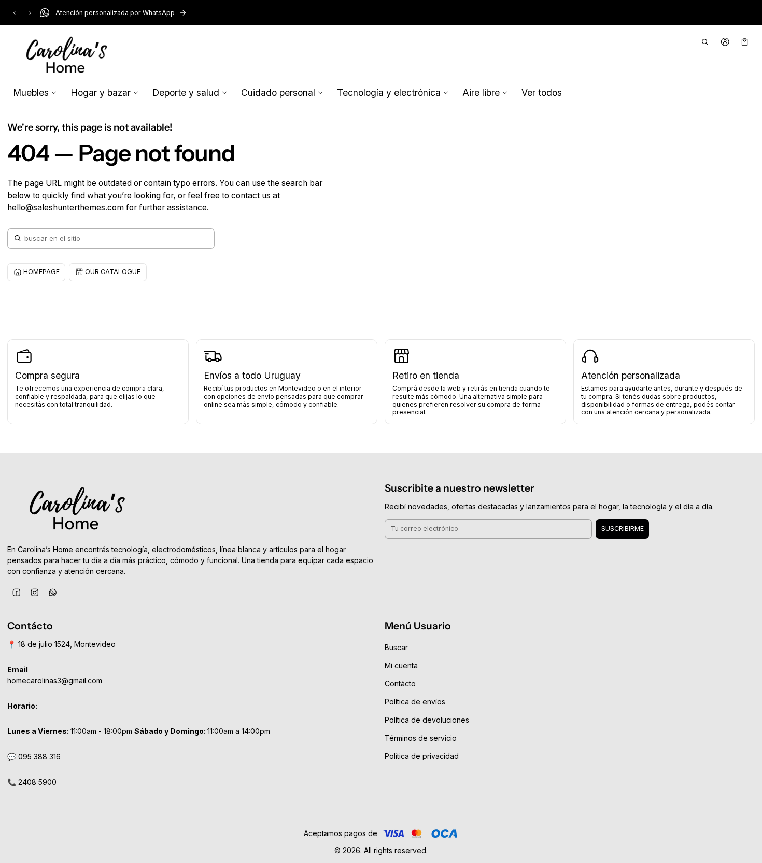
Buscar (396, 647)
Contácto (400, 683)
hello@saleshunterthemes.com (66, 207)
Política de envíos (415, 701)
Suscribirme (622, 529)
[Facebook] (16, 593)
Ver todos (541, 92)
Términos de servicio (421, 737)
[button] (705, 42)
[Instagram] (34, 593)
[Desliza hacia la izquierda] (14, 13)
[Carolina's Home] (66, 56)
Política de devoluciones (427, 719)
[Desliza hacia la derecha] (30, 13)
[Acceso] (725, 42)
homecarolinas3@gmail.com (54, 680)
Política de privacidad (422, 756)
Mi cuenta (401, 665)
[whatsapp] (53, 593)
